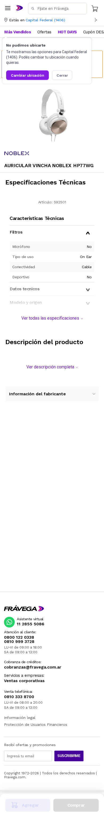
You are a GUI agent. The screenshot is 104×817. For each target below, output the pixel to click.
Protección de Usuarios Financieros (35, 724)
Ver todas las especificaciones (50, 318)
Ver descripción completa (50, 366)
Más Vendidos (17, 32)
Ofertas (44, 32)
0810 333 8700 (19, 697)
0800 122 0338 (19, 637)
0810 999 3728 (19, 641)
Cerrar (62, 75)
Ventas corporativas (24, 681)
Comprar (76, 805)
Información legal (19, 717)
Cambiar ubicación (27, 75)
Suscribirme (69, 756)
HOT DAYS (67, 32)
